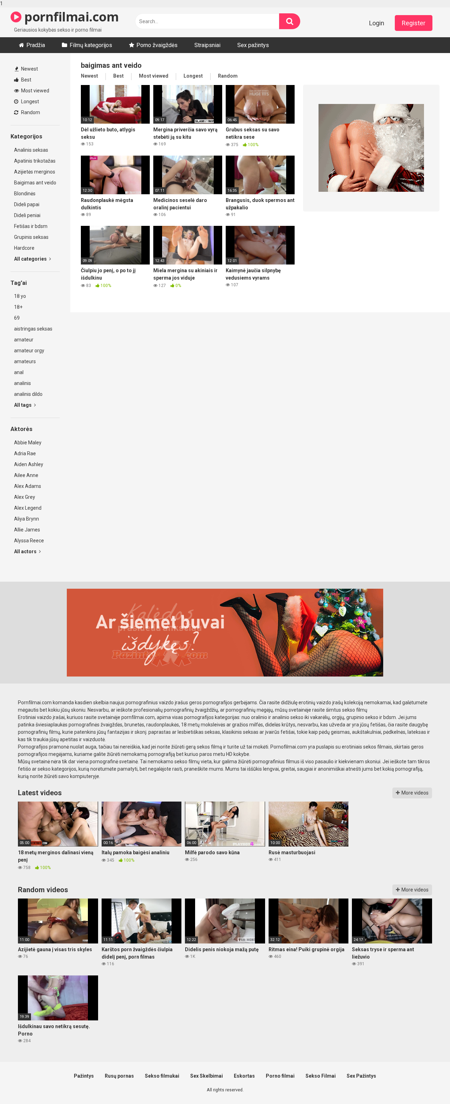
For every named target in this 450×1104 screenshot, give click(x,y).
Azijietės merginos (34, 172)
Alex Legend (27, 508)
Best (25, 80)
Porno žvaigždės (157, 45)
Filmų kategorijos (91, 45)
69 (17, 318)
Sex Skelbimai (206, 1076)
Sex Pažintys (361, 1076)
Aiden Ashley (28, 464)
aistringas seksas (33, 329)
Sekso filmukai (162, 1076)
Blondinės (25, 193)
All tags (23, 405)
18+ (18, 307)
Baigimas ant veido (35, 182)
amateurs (25, 361)
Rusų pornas (119, 1076)
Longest (29, 101)
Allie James (27, 530)
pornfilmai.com (69, 16)
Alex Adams (27, 486)
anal (19, 372)
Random (30, 112)
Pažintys (84, 1076)
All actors (26, 551)
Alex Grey (24, 497)
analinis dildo (28, 394)
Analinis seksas (31, 150)
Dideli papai (26, 204)
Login (376, 23)
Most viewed (34, 90)
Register (413, 23)
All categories (31, 259)
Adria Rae (25, 453)
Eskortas (244, 1076)
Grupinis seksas (31, 237)
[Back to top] (426, 1084)
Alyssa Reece (29, 540)
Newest (29, 69)
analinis (22, 383)
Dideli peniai (27, 215)
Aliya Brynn (26, 519)
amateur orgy (29, 350)
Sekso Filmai (321, 1076)
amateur (23, 339)
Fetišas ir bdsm (30, 226)
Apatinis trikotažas (35, 161)
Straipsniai (207, 45)
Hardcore (24, 248)
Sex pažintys (253, 45)
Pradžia (35, 45)
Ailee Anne (26, 475)
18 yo (20, 296)
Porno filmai (280, 1076)
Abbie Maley (27, 442)
